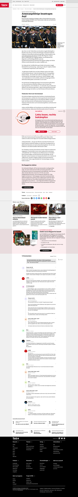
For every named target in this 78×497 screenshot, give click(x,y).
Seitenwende (59, 490)
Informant (42, 490)
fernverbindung (16, 465)
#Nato (47, 192)
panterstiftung (56, 451)
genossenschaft (56, 446)
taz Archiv (55, 468)
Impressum (52, 490)
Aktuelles (41, 444)
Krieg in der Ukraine (30, 446)
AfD (27, 444)
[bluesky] (62, 438)
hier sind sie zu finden (34, 262)
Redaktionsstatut (47, 488)
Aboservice (28, 480)
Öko (13, 446)
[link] (13, 5)
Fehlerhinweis (35, 195)
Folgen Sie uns (55, 438)
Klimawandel (28, 449)
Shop (14, 482)
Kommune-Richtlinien (56, 488)
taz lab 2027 (42, 470)
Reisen (14, 479)
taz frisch (28, 465)
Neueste (51, 256)
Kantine (14, 480)
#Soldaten (50, 192)
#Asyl (44, 192)
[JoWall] (23, 278)
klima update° (15, 466)
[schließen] (64, 111)
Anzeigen (14, 484)
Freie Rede (15, 470)
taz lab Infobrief (29, 468)
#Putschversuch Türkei (30, 192)
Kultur (14, 449)
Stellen (41, 449)
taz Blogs (55, 463)
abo (54, 444)
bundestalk (15, 463)
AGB (55, 490)
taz (16, 438)
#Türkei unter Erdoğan (38, 192)
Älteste (55, 256)
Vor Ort (41, 465)
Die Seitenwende (43, 448)
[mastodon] (59, 438)
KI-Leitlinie (62, 488)
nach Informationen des (29, 55)
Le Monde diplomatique (58, 467)
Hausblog (42, 446)
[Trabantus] (23, 341)
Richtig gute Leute (30, 448)
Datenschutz (46, 490)
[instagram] (64, 438)
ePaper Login (29, 482)
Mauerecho (15, 468)
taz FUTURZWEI (56, 465)
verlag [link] (14, 1)
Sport (14, 451)
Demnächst (42, 463)
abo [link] (52, 1)
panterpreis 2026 (56, 453)
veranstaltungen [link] (18, 1)
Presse (41, 451)
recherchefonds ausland (58, 449)
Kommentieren (29, 195)
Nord (14, 454)
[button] (65, 5)
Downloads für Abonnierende (32, 483)
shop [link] (23, 1)
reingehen (15, 471)
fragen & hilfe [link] (26, 1)
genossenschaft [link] (57, 1)
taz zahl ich (55, 448)
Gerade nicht (60, 111)
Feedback (28, 478)
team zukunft (28, 463)
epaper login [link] (62, 1)
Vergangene (42, 468)
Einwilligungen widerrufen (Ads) (46, 491)
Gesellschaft (15, 448)
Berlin (14, 453)
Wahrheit (14, 456)
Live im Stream (43, 466)
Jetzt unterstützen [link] (27, 187)
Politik (14, 444)
